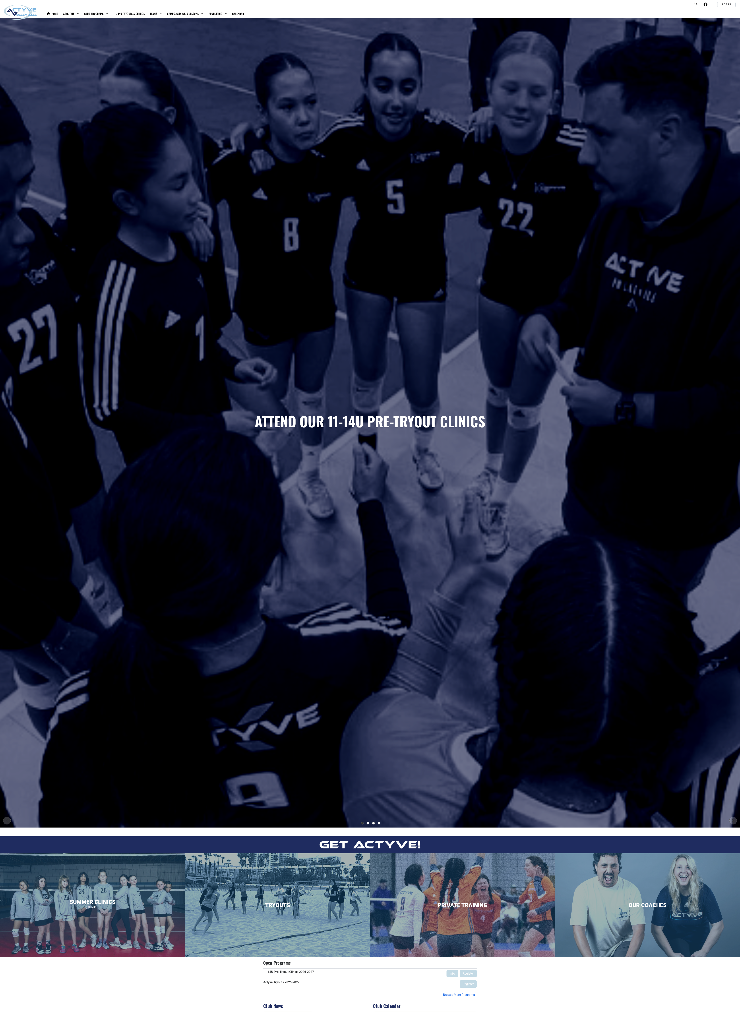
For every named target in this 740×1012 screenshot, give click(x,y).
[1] (362, 823)
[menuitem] (52, 13)
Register (468, 973)
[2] (368, 823)
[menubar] (145, 13)
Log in (726, 4)
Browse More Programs (459, 995)
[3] (373, 823)
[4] (379, 823)
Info (452, 973)
